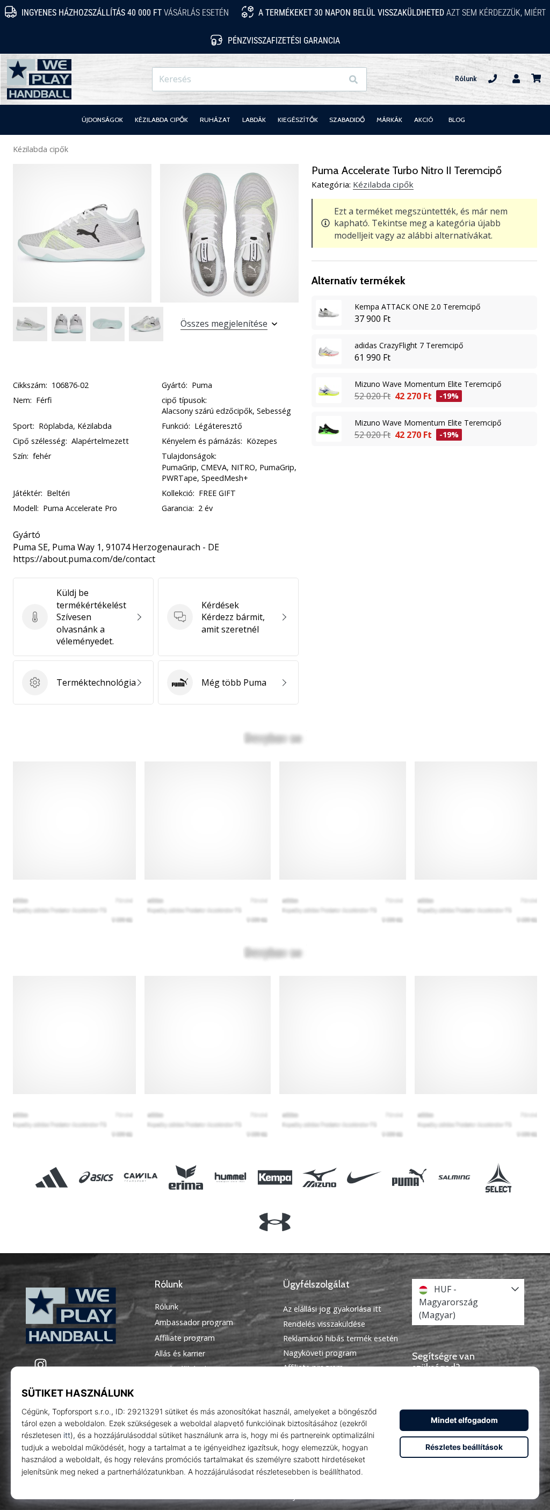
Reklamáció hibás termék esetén (340, 1338)
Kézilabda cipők (40, 149)
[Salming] (453, 1177)
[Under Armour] (274, 1222)
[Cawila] (141, 1177)
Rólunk (466, 79)
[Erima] (185, 1177)
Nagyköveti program (320, 1353)
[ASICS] (96, 1177)
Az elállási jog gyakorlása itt (332, 1309)
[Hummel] (230, 1177)
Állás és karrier (180, 1353)
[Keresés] (353, 79)
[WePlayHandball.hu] (82, 1316)
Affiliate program (185, 1338)
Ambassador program (194, 1322)
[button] (333, 79)
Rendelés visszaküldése (324, 1324)
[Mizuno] (320, 1177)
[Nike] (364, 1177)
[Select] (498, 1177)
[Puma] (409, 1177)
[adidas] (51, 1177)
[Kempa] (274, 1177)
